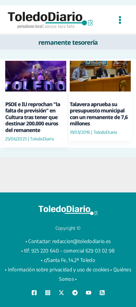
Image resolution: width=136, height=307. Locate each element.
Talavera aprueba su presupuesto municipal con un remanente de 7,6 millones (99, 114)
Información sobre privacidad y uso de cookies (58, 269)
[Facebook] (34, 292)
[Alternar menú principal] (120, 20)
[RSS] (102, 292)
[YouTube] (88, 292)
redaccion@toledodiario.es (81, 241)
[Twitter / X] (61, 292)
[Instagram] (48, 292)
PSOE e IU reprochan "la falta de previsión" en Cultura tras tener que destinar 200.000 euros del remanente (32, 117)
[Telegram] (75, 292)
